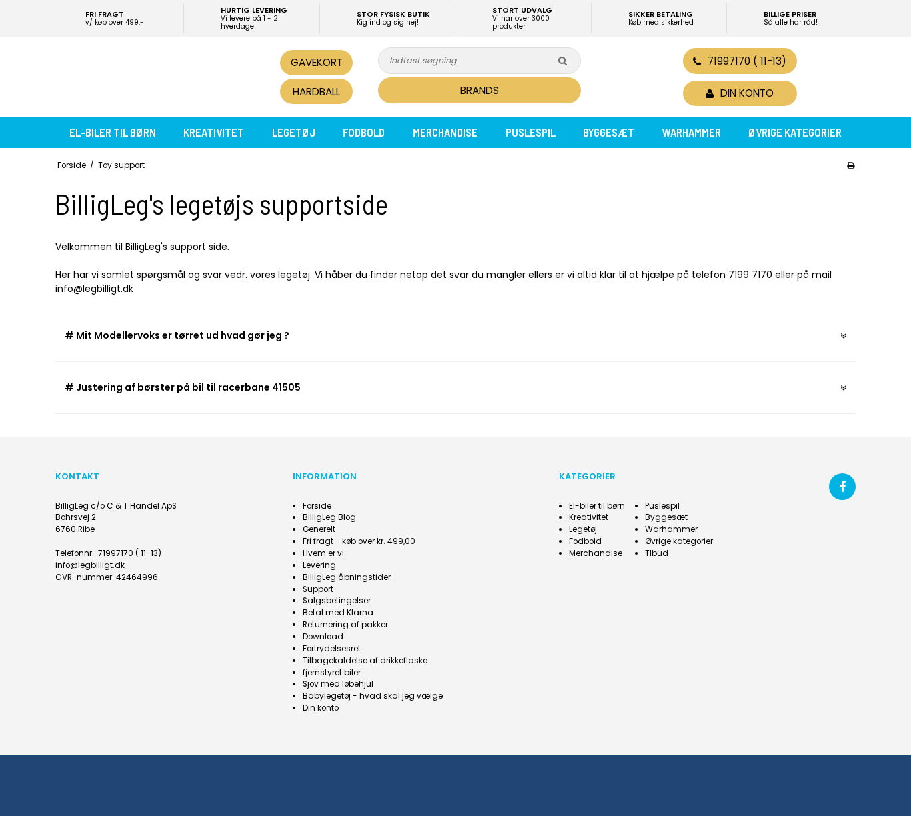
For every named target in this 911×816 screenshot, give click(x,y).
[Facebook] (842, 486)
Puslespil (531, 132)
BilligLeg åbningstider (347, 577)
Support (318, 589)
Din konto (321, 708)
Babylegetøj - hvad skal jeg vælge (373, 696)
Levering (319, 565)
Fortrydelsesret (332, 648)
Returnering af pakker (345, 624)
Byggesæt (608, 132)
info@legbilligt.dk (90, 565)
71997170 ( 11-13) (747, 61)
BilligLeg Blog (329, 517)
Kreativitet (213, 132)
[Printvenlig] (851, 165)
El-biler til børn (112, 132)
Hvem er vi (323, 553)
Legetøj (293, 132)
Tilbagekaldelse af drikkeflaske (365, 660)
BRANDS (479, 90)
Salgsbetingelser (337, 600)
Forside (317, 506)
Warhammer (691, 132)
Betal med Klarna (338, 612)
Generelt (319, 529)
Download (323, 636)
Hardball (316, 92)
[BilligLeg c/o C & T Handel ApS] (147, 75)
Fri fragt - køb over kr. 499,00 (359, 541)
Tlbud (656, 553)
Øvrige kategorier (795, 132)
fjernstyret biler (332, 672)
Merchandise (445, 132)
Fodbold (364, 132)
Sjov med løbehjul (338, 684)
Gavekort (317, 62)
